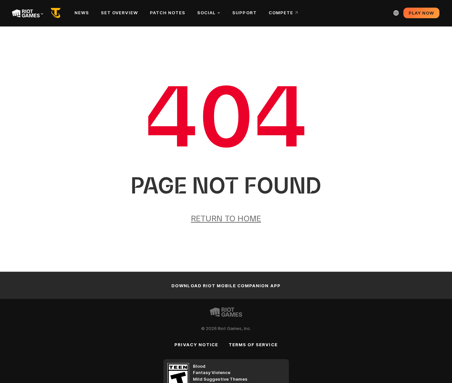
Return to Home (226, 218)
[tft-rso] (57, 13)
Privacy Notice (196, 344)
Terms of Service (253, 344)
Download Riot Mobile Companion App (225, 285)
